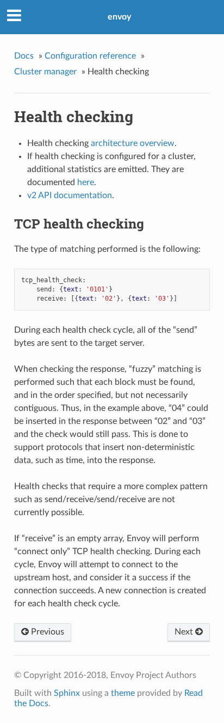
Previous (46, 631)
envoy (119, 16)
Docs (24, 56)
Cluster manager (45, 71)
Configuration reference (90, 56)
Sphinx (67, 693)
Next (185, 631)
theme (123, 693)
